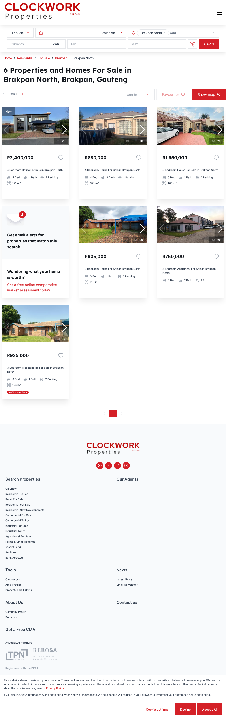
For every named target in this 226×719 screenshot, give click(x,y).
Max (135, 44)
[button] (164, 33)
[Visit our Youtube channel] (126, 465)
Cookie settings (157, 709)
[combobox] (194, 33)
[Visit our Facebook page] (99, 465)
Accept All (209, 709)
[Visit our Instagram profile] (117, 465)
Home (8, 58)
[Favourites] (61, 157)
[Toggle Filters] (192, 44)
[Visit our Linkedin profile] (108, 465)
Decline (185, 709)
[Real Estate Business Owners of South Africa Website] (45, 655)
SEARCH (209, 44)
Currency (17, 44)
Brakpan (61, 58)
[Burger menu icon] (218, 12)
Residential (25, 58)
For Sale (44, 58)
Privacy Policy (55, 688)
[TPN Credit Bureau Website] (16, 655)
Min (73, 44)
